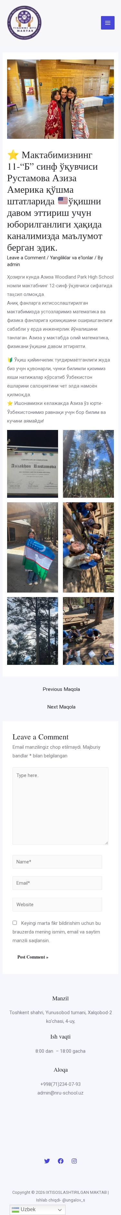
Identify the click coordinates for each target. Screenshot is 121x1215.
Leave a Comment (26, 258)
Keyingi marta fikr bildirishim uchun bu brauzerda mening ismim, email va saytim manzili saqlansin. (57, 931)
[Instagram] (74, 1161)
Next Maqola (61, 707)
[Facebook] (61, 1161)
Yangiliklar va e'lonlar (71, 258)
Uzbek (27, 1209)
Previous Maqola (61, 689)
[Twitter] (47, 1161)
